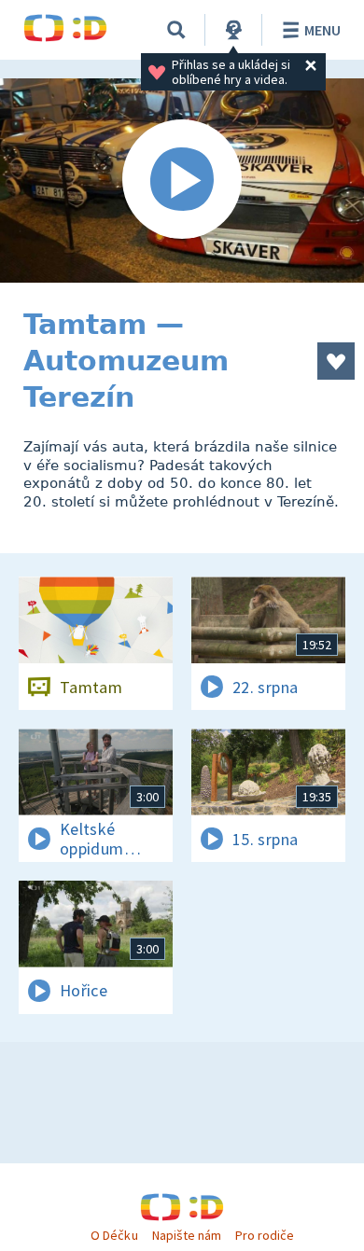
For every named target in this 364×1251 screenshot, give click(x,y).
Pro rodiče (264, 1235)
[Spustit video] (182, 180)
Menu (322, 30)
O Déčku (114, 1235)
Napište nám (186, 1235)
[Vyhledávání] (176, 30)
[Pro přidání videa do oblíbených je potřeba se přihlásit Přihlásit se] (336, 361)
